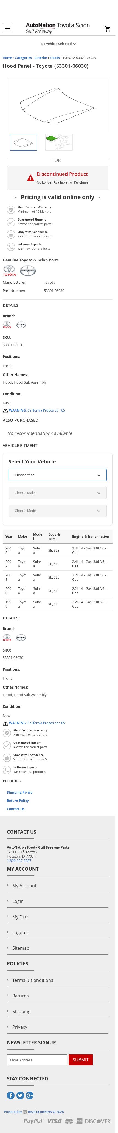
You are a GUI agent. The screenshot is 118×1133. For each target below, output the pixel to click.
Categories (23, 57)
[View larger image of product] (23, 142)
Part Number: (14, 290)
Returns (20, 996)
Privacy (19, 1027)
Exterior (41, 57)
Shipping (21, 1011)
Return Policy (18, 800)
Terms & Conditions (32, 980)
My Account (24, 886)
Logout (19, 932)
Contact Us (15, 809)
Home (7, 57)
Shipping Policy (19, 792)
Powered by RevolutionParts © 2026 (34, 1111)
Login (18, 901)
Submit (81, 1060)
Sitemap (20, 948)
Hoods (55, 57)
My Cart (20, 917)
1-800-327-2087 (19, 860)
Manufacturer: (14, 282)
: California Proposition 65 (37, 410)
